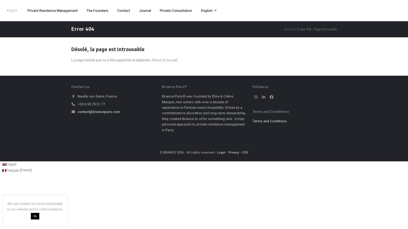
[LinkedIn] (263, 97)
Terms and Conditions (269, 121)
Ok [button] (35, 216)
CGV (245, 152)
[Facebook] (271, 97)
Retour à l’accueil (164, 60)
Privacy (233, 152)
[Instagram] (255, 97)
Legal (221, 152)
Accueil (289, 29)
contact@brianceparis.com (99, 112)
